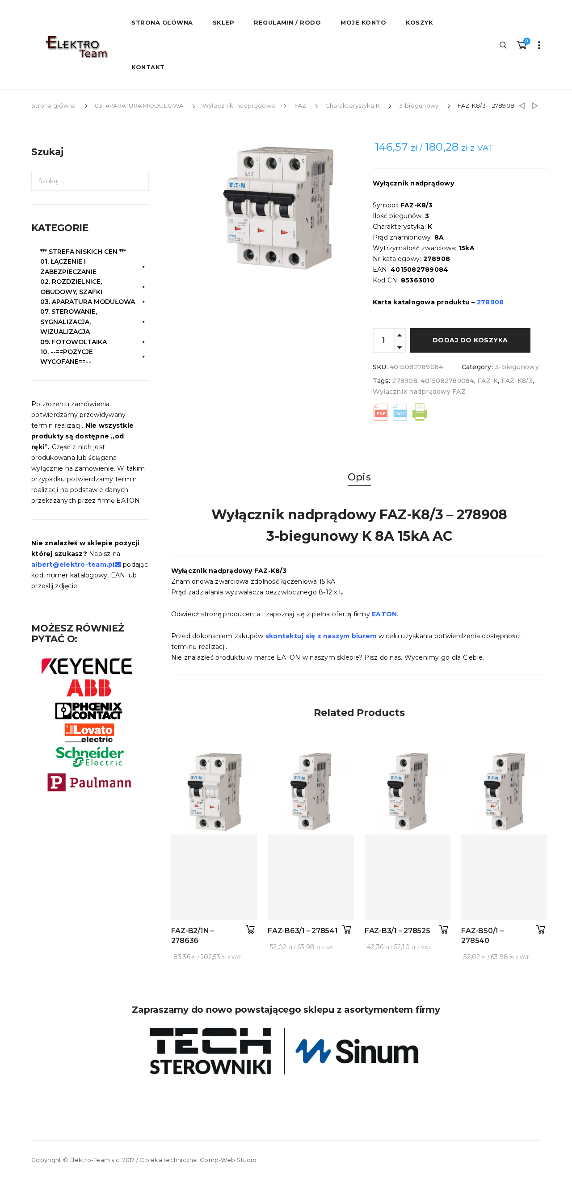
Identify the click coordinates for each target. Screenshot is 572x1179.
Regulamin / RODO (287, 22)
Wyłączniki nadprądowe (238, 105)
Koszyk (419, 22)
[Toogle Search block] (504, 45)
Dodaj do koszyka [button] (250, 929)
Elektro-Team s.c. (95, 1159)
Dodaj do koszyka (470, 340)
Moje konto (363, 22)
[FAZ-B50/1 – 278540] (504, 877)
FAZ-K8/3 (517, 381)
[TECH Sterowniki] (286, 1051)
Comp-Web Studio (228, 1159)
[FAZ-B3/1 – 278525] (408, 877)
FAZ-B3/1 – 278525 (397, 930)
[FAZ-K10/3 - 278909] (535, 106)
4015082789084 (447, 381)
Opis (359, 477)
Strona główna (53, 105)
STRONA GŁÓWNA (162, 22)
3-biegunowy (419, 105)
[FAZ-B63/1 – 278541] (311, 877)
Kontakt (148, 67)
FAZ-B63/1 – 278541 (303, 930)
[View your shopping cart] (521, 45)
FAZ (300, 105)
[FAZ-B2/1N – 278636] (214, 877)
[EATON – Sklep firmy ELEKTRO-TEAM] (76, 47)
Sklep (224, 22)
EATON (384, 614)
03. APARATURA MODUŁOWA (139, 105)
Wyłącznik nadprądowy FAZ (419, 391)
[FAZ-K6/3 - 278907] (521, 106)
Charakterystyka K (352, 105)
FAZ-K (487, 381)
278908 (404, 381)
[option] (285, 206)
